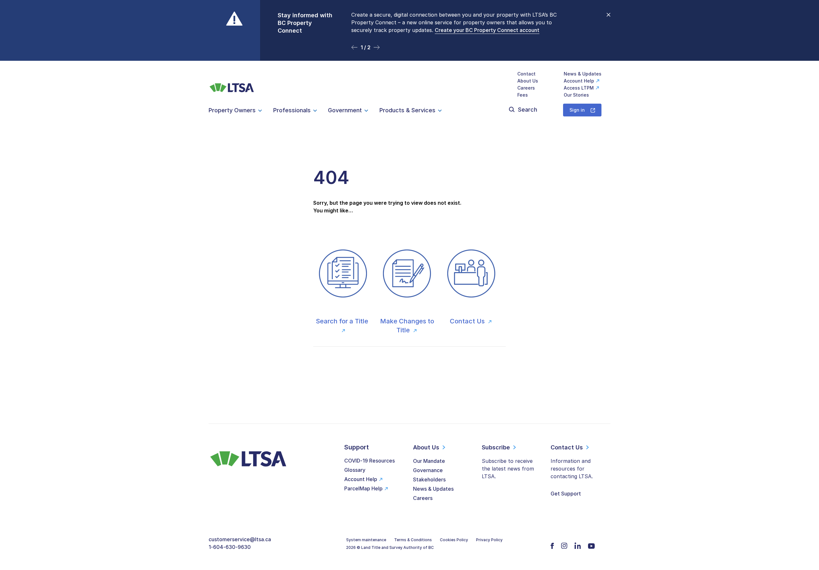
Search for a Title (343, 321)
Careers (526, 88)
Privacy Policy (489, 539)
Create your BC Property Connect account (487, 30)
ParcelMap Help (363, 488)
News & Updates (582, 73)
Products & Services (407, 110)
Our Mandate (429, 461)
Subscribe (496, 447)
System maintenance (366, 539)
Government (345, 110)
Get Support (566, 493)
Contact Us (468, 321)
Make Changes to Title (407, 325)
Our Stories (576, 95)
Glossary (354, 470)
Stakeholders (429, 479)
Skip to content (409, 53)
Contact (526, 73)
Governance (428, 470)
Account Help (579, 80)
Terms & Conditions (413, 539)
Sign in (577, 110)
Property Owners (232, 110)
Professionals (292, 110)
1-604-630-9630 (230, 547)
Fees (522, 95)
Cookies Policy (454, 539)
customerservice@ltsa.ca (240, 539)
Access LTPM (579, 88)
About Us (527, 80)
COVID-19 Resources (369, 460)
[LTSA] (232, 84)
